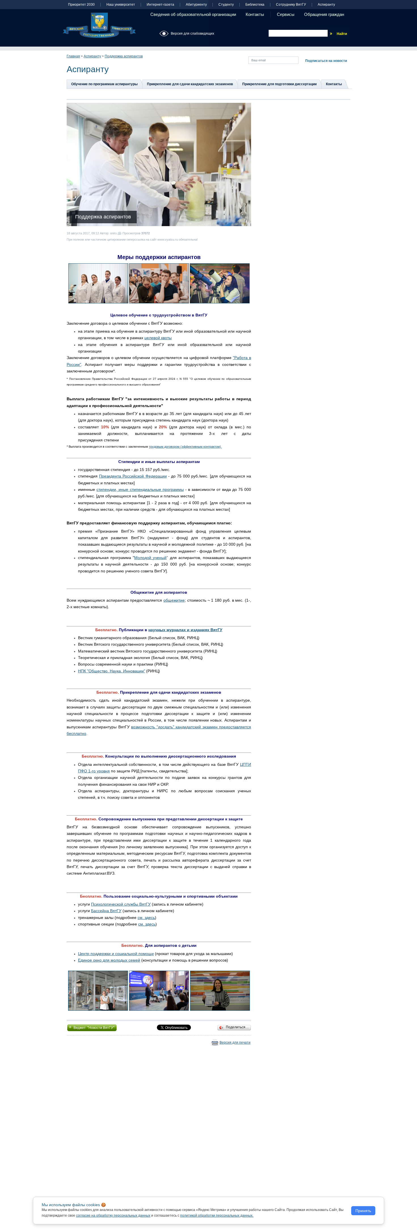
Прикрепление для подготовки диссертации (279, 84)
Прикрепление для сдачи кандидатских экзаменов (190, 84)
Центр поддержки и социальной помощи (116, 953)
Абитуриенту (196, 5)
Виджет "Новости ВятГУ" (92, 1027)
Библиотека (254, 5)
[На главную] (99, 25)
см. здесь (146, 917)
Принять (363, 1210)
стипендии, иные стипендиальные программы (140, 489)
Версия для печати (235, 1043)
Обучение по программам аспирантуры (104, 84)
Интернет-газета (160, 5)
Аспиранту (326, 5)
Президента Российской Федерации (133, 476)
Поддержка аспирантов (124, 56)
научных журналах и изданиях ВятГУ (185, 629)
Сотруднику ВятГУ (291, 5)
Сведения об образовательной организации (193, 14)
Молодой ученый (150, 557)
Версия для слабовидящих (192, 34)
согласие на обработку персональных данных (113, 1216)
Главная (73, 56)
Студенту (226, 5)
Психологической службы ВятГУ (121, 904)
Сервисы (285, 14)
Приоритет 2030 (81, 5)
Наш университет (120, 5)
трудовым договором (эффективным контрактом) (185, 446)
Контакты (255, 14)
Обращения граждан (324, 14)
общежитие (174, 600)
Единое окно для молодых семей (109, 960)
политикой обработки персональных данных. (216, 1216)
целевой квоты (158, 337)
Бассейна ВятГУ (106, 910)
